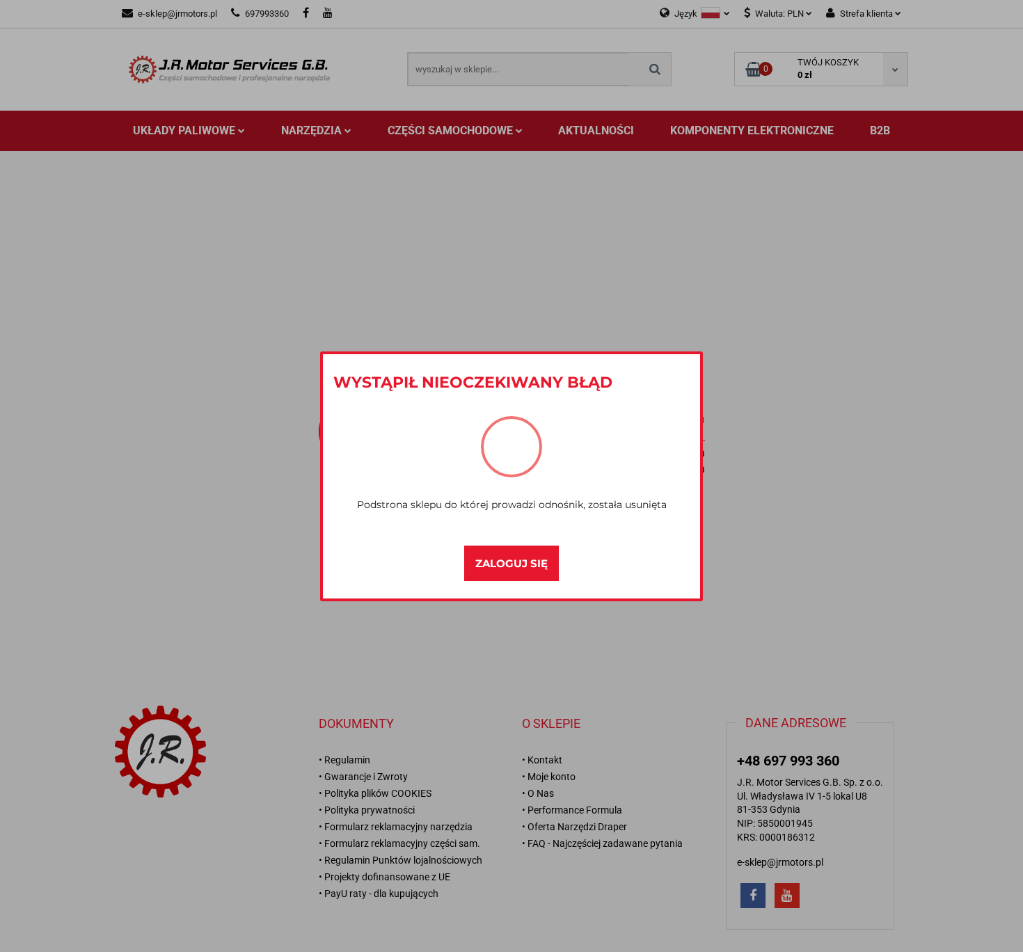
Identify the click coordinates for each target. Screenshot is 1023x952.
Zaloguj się (511, 563)
